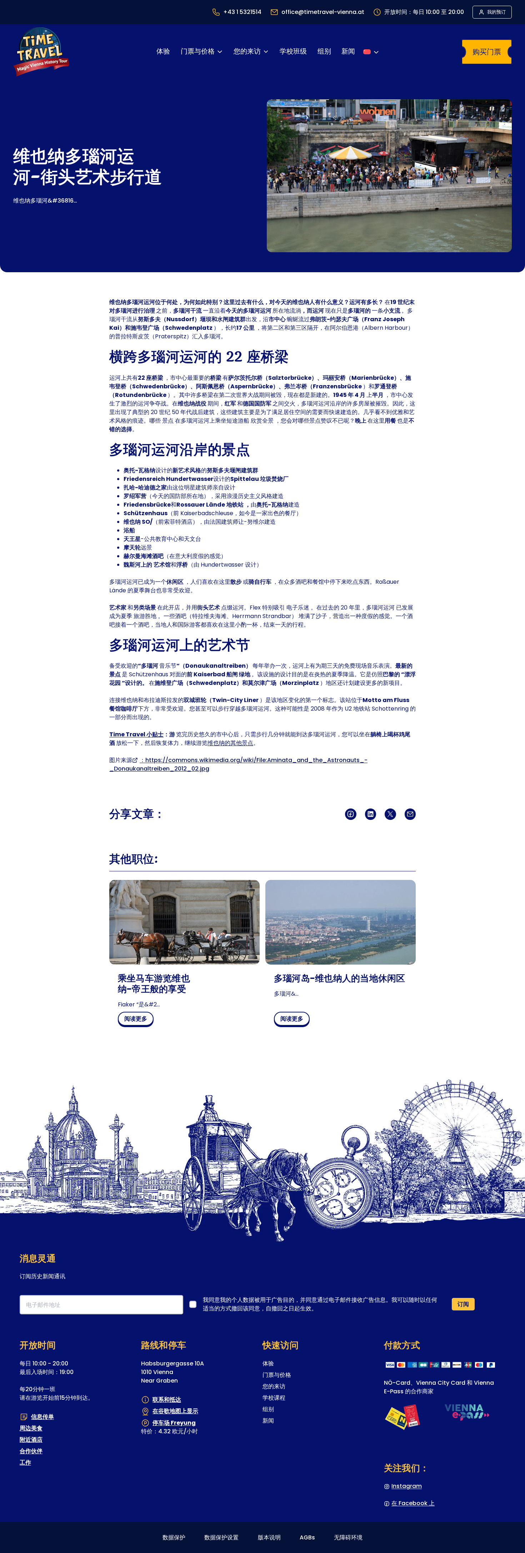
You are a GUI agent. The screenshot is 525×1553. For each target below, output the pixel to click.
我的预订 (496, 12)
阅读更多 (138, 1020)
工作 (25, 1462)
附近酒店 (31, 1439)
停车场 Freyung (174, 1423)
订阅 (463, 1304)
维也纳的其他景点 (230, 743)
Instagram (406, 1486)
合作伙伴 (31, 1451)
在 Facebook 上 (413, 1503)
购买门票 (486, 52)
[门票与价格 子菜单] (219, 51)
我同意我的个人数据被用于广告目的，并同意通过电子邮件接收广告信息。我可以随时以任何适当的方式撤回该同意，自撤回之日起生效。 (320, 1304)
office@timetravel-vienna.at (322, 12)
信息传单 (42, 1416)
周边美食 (31, 1428)
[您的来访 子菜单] (265, 51)
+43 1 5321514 (242, 12)
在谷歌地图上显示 (175, 1411)
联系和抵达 (166, 1399)
